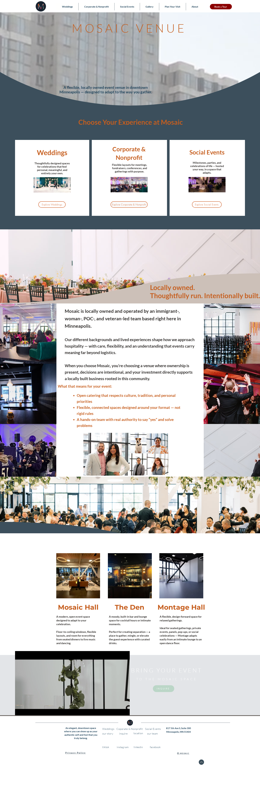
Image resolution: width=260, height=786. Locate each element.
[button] (126, 714)
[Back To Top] (201, 762)
